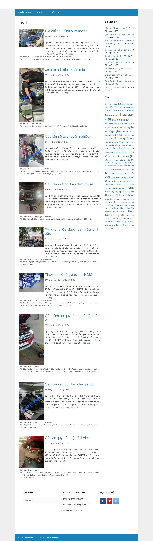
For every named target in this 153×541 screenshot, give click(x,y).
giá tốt (36, 262)
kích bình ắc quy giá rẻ (124, 199)
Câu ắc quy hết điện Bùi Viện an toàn (37, 472)
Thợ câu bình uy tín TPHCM (118, 69)
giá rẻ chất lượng (46, 57)
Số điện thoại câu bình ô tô (118, 81)
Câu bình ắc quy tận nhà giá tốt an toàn (69, 425)
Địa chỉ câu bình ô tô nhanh (66, 31)
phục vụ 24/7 (52, 174)
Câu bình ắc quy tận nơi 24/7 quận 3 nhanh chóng (64, 371)
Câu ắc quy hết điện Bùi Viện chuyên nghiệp (67, 472)
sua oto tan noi (117, 205)
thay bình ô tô (120, 212)
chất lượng (27, 126)
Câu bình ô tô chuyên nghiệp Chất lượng (64, 171)
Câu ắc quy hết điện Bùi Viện (67, 438)
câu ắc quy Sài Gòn (121, 181)
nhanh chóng (46, 126)
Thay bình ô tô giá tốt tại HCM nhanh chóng (50, 305)
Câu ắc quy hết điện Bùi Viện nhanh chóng (48, 475)
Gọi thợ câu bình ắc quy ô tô (118, 50)
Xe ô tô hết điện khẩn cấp (65, 70)
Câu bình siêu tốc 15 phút (117, 62)
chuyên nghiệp (60, 219)
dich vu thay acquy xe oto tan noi (119, 184)
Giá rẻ (44, 174)
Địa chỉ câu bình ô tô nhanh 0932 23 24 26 (76, 59)
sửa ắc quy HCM (118, 208)
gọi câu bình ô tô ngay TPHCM (119, 34)
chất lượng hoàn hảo (31, 59)
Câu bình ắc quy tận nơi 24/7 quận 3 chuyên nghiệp (70, 369)
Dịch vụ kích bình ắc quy (116, 188)
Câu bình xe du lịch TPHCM (117, 56)
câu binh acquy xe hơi (31, 57)
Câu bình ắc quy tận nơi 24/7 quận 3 (36, 369)
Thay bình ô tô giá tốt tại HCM (68, 275)
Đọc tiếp (69, 54)
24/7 (24, 425)
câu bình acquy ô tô (124, 145)
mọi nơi (110, 202)
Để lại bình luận (28, 477)
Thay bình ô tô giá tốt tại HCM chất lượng (63, 303)
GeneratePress (53, 537)
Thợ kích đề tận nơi (114, 87)
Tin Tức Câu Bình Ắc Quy (62, 57)
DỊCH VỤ (39, 12)
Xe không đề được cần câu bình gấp (58, 262)
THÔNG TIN (55, 12)
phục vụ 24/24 (57, 126)
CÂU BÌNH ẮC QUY (24, 12)
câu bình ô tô (122, 156)
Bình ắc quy (113, 104)
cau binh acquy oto (116, 124)
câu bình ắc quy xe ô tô (119, 173)
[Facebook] (103, 501)
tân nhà (29, 427)
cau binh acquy (123, 119)
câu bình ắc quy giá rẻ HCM (119, 160)
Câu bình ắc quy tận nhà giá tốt (69, 384)
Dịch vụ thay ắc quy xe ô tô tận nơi (119, 191)
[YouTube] (109, 501)
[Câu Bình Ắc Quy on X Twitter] (116, 501)
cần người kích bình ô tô (117, 28)
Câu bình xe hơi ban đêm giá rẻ (69, 184)
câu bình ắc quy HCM (114, 163)
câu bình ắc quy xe (121, 169)
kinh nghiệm (36, 126)
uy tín (95, 59)
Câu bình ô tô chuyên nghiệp (67, 136)
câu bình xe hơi (115, 148)
